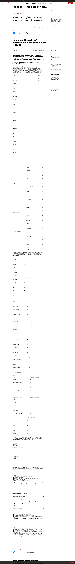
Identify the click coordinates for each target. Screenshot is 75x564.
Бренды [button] (14, 75)
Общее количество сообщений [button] (28, 257)
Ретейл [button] (14, 377)
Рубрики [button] (28, 3)
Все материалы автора (23, 13)
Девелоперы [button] (14, 277)
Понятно (72, 562)
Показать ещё (53, 71)
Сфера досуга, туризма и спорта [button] (17, 397)
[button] (33, 164)
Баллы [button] (39, 75)
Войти (70, 3)
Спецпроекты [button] (34, 3)
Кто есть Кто (49, 3)
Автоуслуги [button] (14, 257)
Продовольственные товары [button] (17, 357)
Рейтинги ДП (19, 549)
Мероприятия (40, 3)
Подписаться (44, 0)
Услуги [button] (14, 417)
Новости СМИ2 (14, 555)
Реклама (45, 3)
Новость (15, 549)
